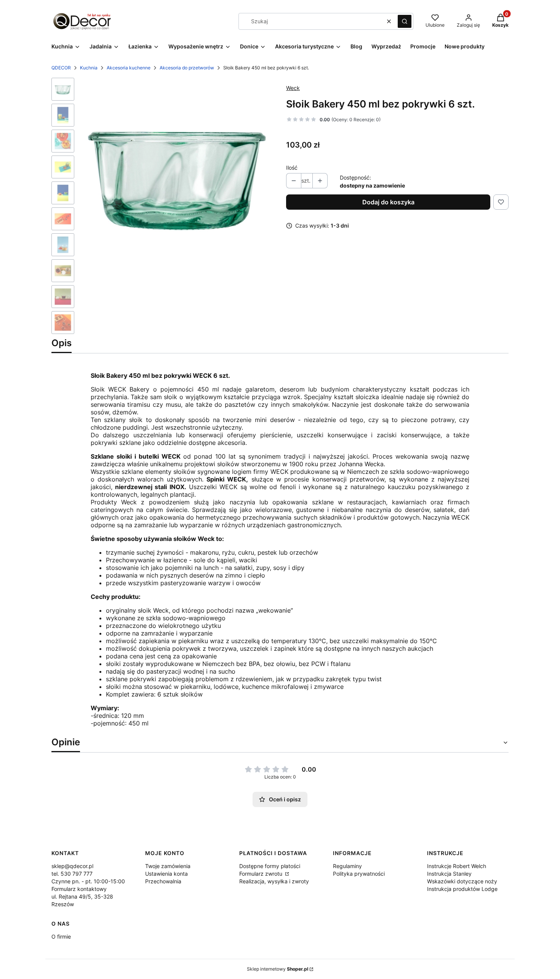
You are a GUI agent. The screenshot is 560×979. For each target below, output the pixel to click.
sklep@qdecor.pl (72, 866)
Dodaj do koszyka (388, 202)
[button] (404, 21)
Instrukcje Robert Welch (456, 866)
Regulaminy (347, 866)
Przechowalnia (163, 881)
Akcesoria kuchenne (128, 68)
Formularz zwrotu (261, 873)
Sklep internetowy (277, 969)
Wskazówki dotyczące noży (462, 881)
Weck (293, 88)
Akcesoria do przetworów (187, 68)
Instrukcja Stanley (449, 873)
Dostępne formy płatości (269, 866)
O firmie (61, 936)
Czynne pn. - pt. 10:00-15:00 (88, 881)
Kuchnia (89, 68)
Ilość (292, 167)
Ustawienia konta (166, 873)
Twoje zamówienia (167, 866)
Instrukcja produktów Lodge (462, 889)
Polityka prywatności (359, 873)
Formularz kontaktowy (79, 889)
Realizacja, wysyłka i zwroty (274, 881)
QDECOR (61, 68)
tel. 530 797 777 (72, 873)
